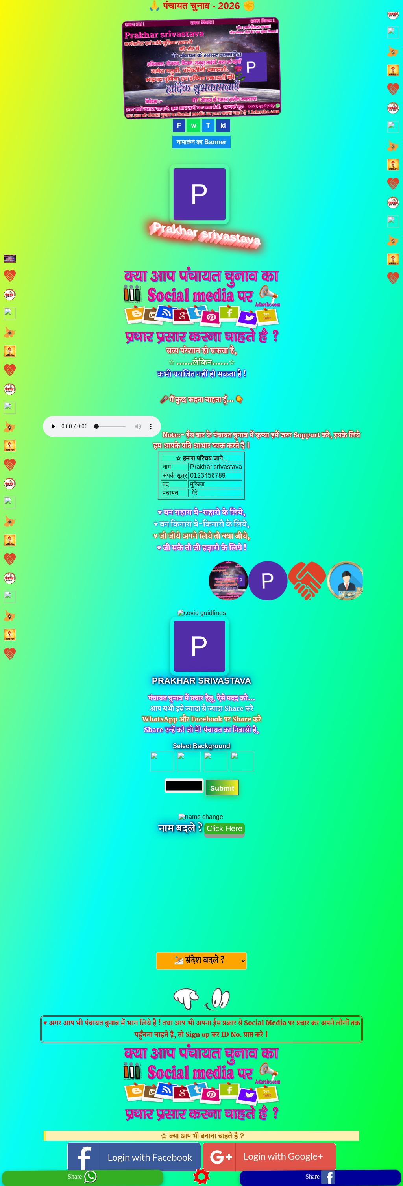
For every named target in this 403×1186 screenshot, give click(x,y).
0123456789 (207, 475)
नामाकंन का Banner (201, 142)
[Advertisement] (201, 892)
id (223, 125)
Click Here (224, 828)
